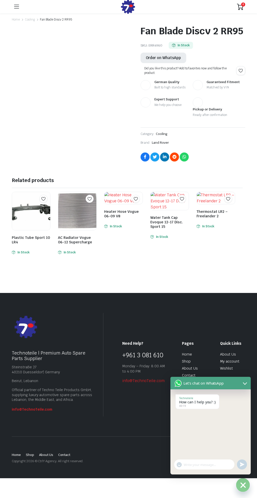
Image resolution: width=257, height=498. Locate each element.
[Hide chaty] (243, 485)
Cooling (30, 20)
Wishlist (226, 368)
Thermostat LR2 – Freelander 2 (212, 213)
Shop (186, 361)
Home (16, 20)
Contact (189, 375)
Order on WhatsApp (163, 57)
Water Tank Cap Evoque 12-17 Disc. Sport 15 (166, 222)
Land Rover (160, 142)
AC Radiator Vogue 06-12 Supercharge (75, 239)
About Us (190, 368)
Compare (46, 209)
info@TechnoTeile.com (32, 409)
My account (229, 361)
